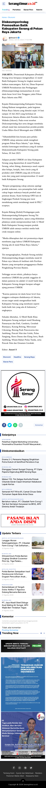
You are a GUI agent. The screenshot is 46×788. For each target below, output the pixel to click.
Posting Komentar (10, 630)
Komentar (39, 425)
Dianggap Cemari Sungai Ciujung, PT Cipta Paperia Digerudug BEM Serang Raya (22, 470)
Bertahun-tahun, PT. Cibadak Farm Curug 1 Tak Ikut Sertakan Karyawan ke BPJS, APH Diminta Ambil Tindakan (22, 504)
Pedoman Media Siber (15, 776)
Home (4, 17)
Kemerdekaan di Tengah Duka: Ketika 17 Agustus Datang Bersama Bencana (14, 589)
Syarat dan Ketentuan (24, 773)
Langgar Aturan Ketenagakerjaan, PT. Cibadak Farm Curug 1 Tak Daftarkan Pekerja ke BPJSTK (16, 543)
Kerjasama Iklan (32, 776)
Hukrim (39, 10)
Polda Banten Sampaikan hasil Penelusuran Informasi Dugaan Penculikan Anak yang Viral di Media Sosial (16, 574)
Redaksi (38, 773)
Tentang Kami (8, 773)
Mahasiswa (8, 584)
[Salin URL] (21, 425)
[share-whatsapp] (15, 425)
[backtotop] (23, 781)
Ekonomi (7, 357)
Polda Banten (9, 569)
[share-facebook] (4, 425)
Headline (17, 357)
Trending (6, 10)
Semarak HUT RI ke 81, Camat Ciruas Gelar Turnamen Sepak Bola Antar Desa (21, 492)
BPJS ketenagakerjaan (13, 538)
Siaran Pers (28, 10)
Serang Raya (29, 357)
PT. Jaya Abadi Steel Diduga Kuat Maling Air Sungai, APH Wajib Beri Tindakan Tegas (15, 605)
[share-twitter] (9, 425)
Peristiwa (16, 10)
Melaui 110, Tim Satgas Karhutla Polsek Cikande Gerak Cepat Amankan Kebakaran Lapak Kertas (22, 481)
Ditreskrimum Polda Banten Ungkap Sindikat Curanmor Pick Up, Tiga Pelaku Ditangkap (14, 558)
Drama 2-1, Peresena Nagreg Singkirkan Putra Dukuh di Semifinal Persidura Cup (20, 460)
